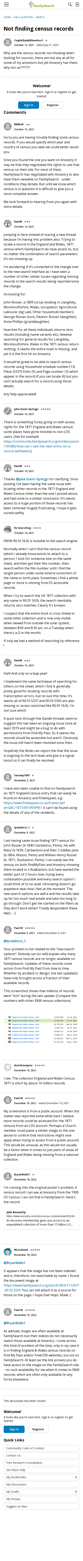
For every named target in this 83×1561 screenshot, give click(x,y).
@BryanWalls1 (15, 1263)
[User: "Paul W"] (8, 930)
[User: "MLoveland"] (8, 1252)
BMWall (19, 124)
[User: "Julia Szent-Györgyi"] (8, 411)
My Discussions (16, 1484)
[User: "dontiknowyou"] (8, 1067)
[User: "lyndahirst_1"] (8, 829)
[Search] (70, 4)
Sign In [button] (28, 105)
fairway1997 (22, 775)
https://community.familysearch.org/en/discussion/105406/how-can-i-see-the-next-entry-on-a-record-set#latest (41, 446)
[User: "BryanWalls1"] (8, 1176)
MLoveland (21, 1249)
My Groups (13, 1499)
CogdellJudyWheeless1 (28, 40)
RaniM (18, 221)
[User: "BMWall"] (8, 126)
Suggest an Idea (16, 1506)
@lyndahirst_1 (15, 941)
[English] (41, 4)
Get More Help (15, 1470)
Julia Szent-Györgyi (26, 409)
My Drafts (41, 1492)
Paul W (18, 928)
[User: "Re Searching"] (8, 530)
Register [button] (53, 105)
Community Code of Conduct (25, 1448)
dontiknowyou (23, 1065)
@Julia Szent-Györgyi (32, 479)
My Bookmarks (41, 1477)
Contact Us (13, 1455)
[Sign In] (77, 4)
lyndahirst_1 (22, 827)
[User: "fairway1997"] (8, 777)
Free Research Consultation (24, 1463)
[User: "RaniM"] (8, 223)
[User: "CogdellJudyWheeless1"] (8, 42)
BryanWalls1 (22, 1174)
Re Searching (22, 528)
